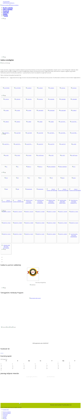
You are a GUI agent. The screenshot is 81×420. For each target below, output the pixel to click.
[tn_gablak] (28, 121)
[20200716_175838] (17, 222)
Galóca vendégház (7, 9)
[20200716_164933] (51, 234)
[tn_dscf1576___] (6, 144)
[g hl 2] (73, 166)
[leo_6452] (6, 155)
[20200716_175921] (73, 211)
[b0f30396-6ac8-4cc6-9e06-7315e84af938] (39, 203)
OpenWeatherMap (51, 376)
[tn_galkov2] (73, 110)
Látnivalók (6, 12)
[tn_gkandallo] (51, 99)
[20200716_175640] (40, 222)
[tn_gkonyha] (17, 99)
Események (6, 11)
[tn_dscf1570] (40, 144)
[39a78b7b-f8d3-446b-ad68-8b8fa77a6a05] (62, 203)
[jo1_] (6, 166)
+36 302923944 (6, 1)
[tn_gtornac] (62, 88)
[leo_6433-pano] (40, 155)
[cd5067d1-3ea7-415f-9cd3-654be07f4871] (28, 203)
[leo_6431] (51, 155)
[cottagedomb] (28, 189)
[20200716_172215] (73, 222)
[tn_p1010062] (6, 88)
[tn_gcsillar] (6, 110)
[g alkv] (6, 189)
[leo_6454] (73, 144)
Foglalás (5, 14)
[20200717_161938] (40, 211)
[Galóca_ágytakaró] (51, 166)
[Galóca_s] (28, 166)
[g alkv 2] (62, 178)
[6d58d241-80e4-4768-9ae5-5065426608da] (51, 203)
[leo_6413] (62, 155)
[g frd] (39, 178)
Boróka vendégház (8, 8)
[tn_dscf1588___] (51, 133)
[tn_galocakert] (40, 110)
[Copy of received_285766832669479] (53, 190)
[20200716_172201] (17, 234)
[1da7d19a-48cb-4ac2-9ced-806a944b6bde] (73, 236)
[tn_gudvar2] (28, 88)
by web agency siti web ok (31, 376)
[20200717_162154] (6, 211)
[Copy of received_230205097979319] (8, 201)
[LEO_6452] (17, 155)
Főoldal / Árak (6, 409)
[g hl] (17, 178)
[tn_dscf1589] (17, 133)
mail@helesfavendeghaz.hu (8, 3)
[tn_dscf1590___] (62, 121)
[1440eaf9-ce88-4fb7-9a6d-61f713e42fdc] (6, 248)
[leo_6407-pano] (73, 155)
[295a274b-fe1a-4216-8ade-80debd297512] (73, 203)
